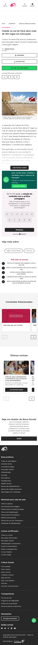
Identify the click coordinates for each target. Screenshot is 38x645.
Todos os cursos (7, 535)
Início (3, 23)
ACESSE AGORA (19, 186)
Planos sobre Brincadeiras (10, 515)
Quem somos (6, 572)
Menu (5, 6)
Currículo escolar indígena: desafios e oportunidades (18, 273)
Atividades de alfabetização (10, 523)
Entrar (32, 6)
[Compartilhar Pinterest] (16, 77)
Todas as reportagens (8, 461)
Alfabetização (6, 472)
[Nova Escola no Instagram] (8, 628)
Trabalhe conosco (7, 575)
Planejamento (6, 481)
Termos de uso (6, 598)
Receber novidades (10, 618)
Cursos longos (6, 555)
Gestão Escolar (6, 483)
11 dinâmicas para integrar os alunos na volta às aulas (19, 277)
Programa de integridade (10, 601)
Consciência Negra (7, 467)
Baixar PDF (20, 61)
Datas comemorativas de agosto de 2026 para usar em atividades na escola (19, 282)
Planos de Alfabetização (9, 512)
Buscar (24, 6)
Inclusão (4, 475)
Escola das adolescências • (10, 486)
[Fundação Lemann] (19, 641)
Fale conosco (5, 569)
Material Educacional (8, 518)
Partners (4, 583)
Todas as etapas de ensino (27, 23)
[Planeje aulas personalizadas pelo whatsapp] (33, 620)
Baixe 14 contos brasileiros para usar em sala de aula (20, 268)
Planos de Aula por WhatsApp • (12, 520)
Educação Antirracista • (9, 538)
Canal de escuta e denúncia (11, 606)
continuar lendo (19, 168)
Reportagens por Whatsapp (10, 492)
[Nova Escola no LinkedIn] (11, 628)
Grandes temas (6, 464)
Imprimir (20, 55)
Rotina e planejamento (9, 549)
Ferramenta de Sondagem (10, 506)
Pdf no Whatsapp (21, 68)
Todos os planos (6, 504)
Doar (19, 439)
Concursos (29, 250)
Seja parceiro (5, 578)
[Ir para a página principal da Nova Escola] (13, 5)
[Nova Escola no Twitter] (5, 628)
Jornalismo (11, 23)
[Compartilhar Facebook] (10, 77)
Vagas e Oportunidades (14, 250)
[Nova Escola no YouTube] (15, 628)
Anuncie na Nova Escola (9, 586)
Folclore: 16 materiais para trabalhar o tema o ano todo (19, 263)
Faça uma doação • (8, 580)
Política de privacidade (9, 603)
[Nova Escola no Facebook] (2, 628)
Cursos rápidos (6, 552)
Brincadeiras (5, 478)
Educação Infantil (7, 469)
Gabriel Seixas (9, 49)
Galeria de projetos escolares (11, 489)
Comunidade (5, 566)
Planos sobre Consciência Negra (12, 509)
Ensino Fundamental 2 (9, 546)
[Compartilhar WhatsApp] (4, 77)
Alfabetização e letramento (10, 543)
